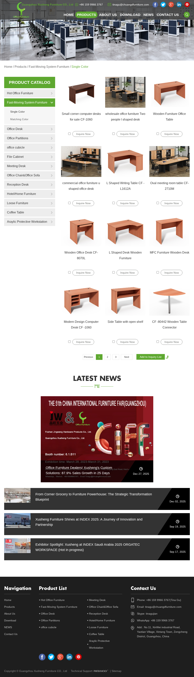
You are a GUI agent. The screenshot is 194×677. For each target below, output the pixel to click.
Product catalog (29, 82)
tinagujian (151, 613)
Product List (53, 588)
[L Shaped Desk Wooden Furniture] (125, 230)
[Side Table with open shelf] (125, 300)
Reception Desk (18, 184)
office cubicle (16, 147)
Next (126, 357)
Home (69, 15)
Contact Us (168, 15)
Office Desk (15, 129)
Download (130, 15)
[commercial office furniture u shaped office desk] (81, 161)
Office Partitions (17, 138)
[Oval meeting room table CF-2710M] (169, 161)
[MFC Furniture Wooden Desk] (169, 230)
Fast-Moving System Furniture (49, 66)
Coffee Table (15, 212)
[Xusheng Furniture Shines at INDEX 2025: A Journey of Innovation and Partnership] (17, 520)
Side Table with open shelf (125, 321)
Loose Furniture (17, 203)
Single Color (79, 66)
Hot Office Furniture (20, 93)
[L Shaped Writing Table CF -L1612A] (125, 161)
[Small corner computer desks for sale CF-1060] (81, 92)
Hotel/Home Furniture (21, 193)
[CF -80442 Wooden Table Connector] (169, 300)
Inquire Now (83, 133)
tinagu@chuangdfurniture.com (131, 4)
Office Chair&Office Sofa (23, 175)
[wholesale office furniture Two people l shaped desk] (125, 92)
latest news (97, 378)
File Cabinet (15, 156)
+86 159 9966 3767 (91, 4)
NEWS (148, 15)
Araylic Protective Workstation (27, 221)
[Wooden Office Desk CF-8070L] (81, 230)
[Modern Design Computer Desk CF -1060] (81, 300)
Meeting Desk (16, 166)
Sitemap (116, 670)
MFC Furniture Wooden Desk (169, 252)
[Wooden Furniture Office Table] (169, 92)
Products (86, 15)
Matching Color (19, 119)
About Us (108, 15)
